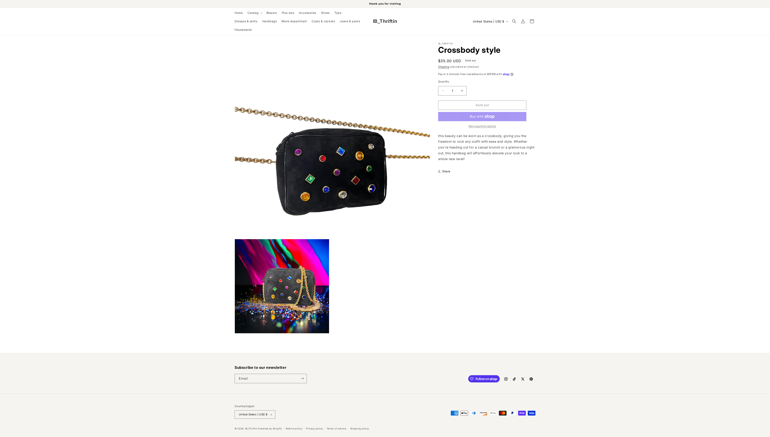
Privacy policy (314, 428)
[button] (254, 13)
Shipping (443, 66)
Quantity (443, 81)
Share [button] (446, 171)
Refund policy (294, 428)
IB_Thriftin (251, 428)
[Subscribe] (302, 378)
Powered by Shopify (270, 428)
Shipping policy (359, 428)
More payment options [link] (482, 126)
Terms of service (336, 428)
